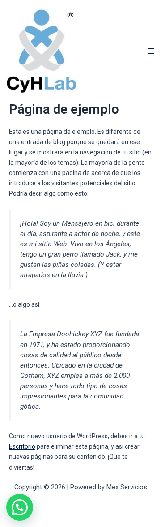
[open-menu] (151, 51)
